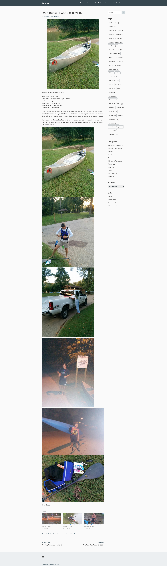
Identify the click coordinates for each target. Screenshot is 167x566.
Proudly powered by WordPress (50, 564)
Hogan (118, 65)
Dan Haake (113, 46)
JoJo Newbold (67, 534)
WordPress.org (112, 206)
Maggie (112, 88)
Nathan (120, 104)
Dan (111, 42)
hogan (57, 16)
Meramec (113, 96)
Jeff (118, 73)
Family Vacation (114, 54)
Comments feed (113, 203)
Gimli (111, 57)
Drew (111, 50)
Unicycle (119, 127)
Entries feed (112, 200)
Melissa (112, 92)
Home (82, 3)
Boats (88, 3)
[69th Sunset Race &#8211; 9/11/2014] (72, 518)
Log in (110, 197)
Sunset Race (74, 534)
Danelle (119, 42)
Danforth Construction (117, 3)
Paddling (50, 534)
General (45, 534)
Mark (119, 88)
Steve (120, 115)
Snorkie (45, 2)
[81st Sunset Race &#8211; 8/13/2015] (94, 518)
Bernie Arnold (114, 23)
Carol (111, 34)
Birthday (112, 26)
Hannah (119, 57)
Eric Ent (119, 50)
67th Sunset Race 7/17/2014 (49, 525)
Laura (118, 84)
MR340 (112, 104)
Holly (111, 73)
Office (112, 107)
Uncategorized (112, 173)
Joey (62, 534)
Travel (110, 170)
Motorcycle (113, 100)
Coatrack (119, 34)
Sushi (111, 127)
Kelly (111, 84)
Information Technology (115, 161)
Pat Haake (113, 111)
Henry (112, 61)
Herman (119, 61)
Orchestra (120, 107)
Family (110, 155)
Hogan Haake (114, 69)
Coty (119, 38)
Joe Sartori (57, 534)
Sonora (112, 115)
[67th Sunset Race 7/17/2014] (51, 518)
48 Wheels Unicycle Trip (100, 3)
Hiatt (111, 65)
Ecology (110, 152)
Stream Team (113, 119)
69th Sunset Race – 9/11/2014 (71, 525)
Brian (120, 30)
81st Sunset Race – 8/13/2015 (92, 525)
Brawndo (112, 30)
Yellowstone (113, 135)
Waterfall (112, 131)
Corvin (112, 38)
